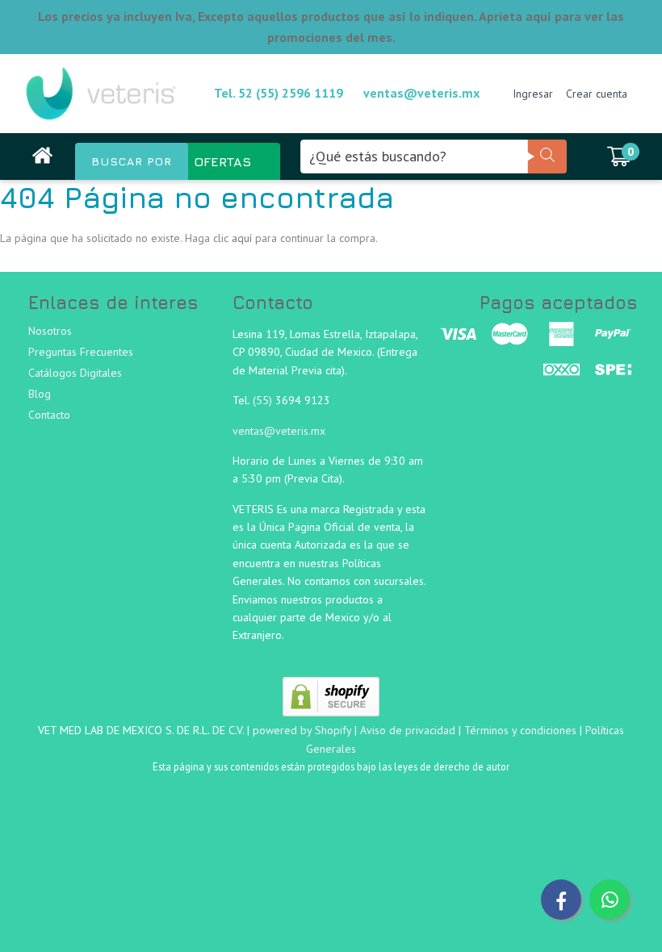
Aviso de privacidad (407, 730)
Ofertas (222, 161)
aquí (242, 238)
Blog (39, 393)
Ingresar (533, 93)
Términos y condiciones (520, 730)
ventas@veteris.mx (421, 93)
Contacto (49, 414)
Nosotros (50, 331)
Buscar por (131, 161)
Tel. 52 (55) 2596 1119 (278, 93)
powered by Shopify (302, 730)
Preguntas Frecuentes (80, 351)
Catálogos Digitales (75, 372)
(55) (264, 400)
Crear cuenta (596, 93)
